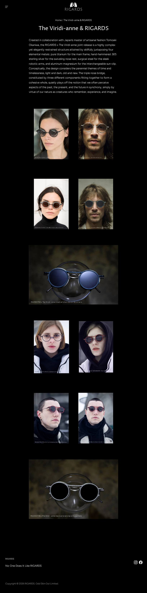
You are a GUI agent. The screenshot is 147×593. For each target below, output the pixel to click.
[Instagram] (136, 562)
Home (58, 20)
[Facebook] (141, 562)
